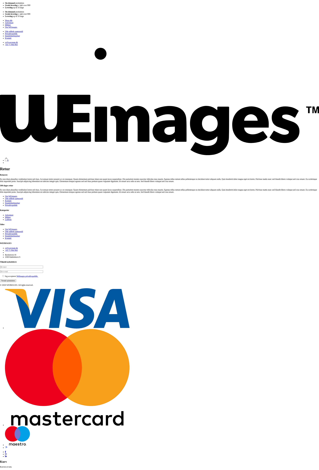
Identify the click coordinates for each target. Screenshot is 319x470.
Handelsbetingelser (12, 36)
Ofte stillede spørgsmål (14, 31)
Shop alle (8, 20)
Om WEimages (11, 27)
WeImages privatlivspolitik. (27, 276)
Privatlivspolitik (11, 34)
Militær (8, 25)
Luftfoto (8, 220)
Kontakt (8, 38)
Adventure (9, 23)
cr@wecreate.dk (11, 42)
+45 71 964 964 (11, 45)
